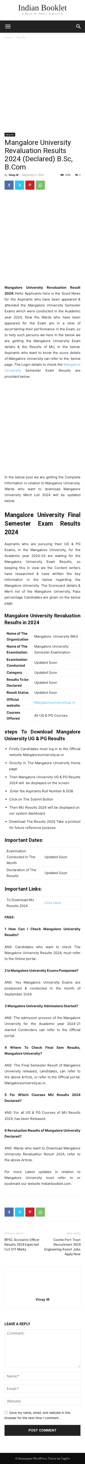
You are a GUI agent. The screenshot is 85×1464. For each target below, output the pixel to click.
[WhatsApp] (40, 185)
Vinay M (13, 174)
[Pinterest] (29, 185)
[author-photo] (42, 1293)
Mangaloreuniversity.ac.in (54, 702)
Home (8, 37)
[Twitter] (19, 185)
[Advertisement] (42, 87)
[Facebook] (9, 185)
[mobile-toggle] (7, 26)
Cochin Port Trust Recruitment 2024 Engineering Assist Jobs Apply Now (62, 1247)
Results (21, 37)
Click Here (52, 903)
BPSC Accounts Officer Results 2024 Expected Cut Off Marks (22, 1244)
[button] (78, 26)
